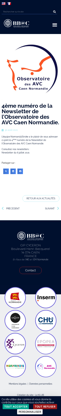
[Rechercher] (54, 11)
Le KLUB (39, 395)
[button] (55, 25)
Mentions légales (17, 383)
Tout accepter (15, 406)
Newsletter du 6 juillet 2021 (15, 152)
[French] (9, 4)
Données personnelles (40, 383)
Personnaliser (30, 411)
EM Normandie (41, 259)
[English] (4, 4)
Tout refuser (45, 406)
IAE (27, 259)
